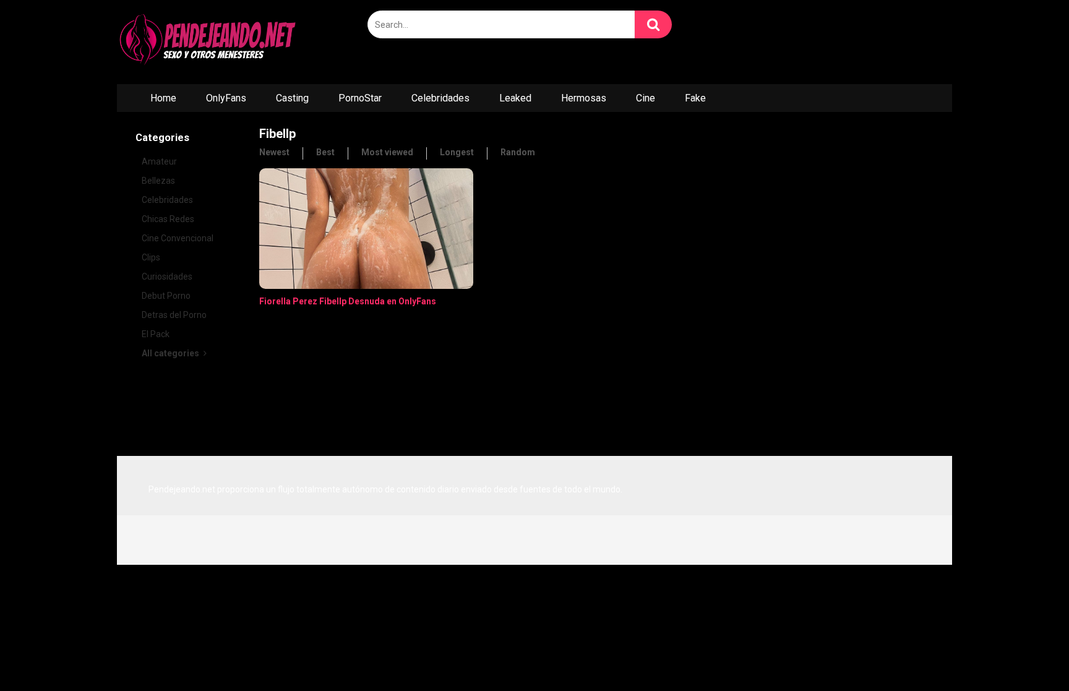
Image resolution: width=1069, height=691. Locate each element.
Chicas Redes (168, 219)
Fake (695, 98)
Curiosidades (167, 276)
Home (163, 98)
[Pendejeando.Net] (210, 42)
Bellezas (158, 181)
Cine (645, 98)
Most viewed (387, 152)
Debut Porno (166, 296)
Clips (151, 257)
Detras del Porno (174, 315)
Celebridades (440, 98)
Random (517, 152)
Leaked (515, 98)
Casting (292, 98)
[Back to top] (1027, 653)
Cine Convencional (177, 238)
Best (325, 152)
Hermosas (583, 98)
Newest (274, 152)
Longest (457, 152)
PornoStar (360, 98)
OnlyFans (226, 98)
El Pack (156, 334)
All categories (171, 353)
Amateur (159, 161)
